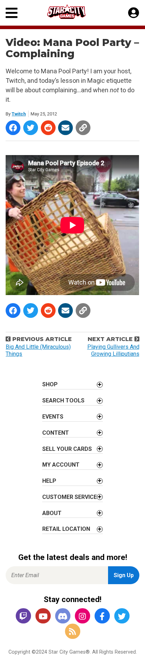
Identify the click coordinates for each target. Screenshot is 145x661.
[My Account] (133, 13)
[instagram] (82, 616)
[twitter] (122, 616)
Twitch (19, 113)
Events (52, 416)
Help (49, 481)
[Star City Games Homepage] (73, 12)
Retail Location (66, 529)
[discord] (62, 616)
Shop (50, 384)
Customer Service (69, 497)
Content (55, 432)
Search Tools (63, 400)
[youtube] (43, 616)
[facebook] (102, 616)
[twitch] (23, 616)
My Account (61, 464)
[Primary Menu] (12, 13)
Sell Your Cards (67, 449)
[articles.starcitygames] (72, 632)
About (52, 513)
